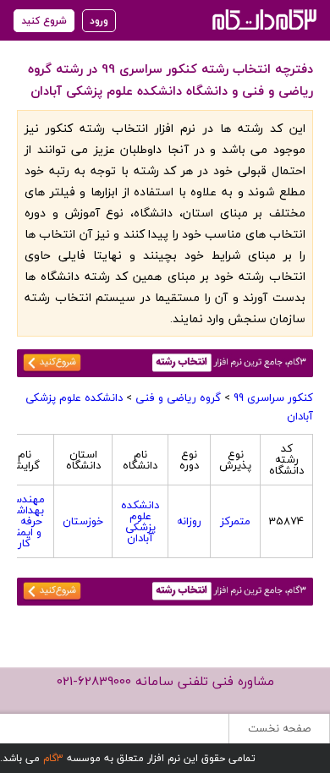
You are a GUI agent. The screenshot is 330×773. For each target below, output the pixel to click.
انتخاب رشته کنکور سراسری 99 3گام (262, 19)
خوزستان (83, 521)
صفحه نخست (279, 728)
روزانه (189, 521)
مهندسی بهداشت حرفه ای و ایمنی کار (24, 521)
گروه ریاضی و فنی (178, 397)
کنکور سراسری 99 (273, 397)
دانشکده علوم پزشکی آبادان (140, 521)
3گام (53, 758)
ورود (99, 21)
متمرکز (235, 521)
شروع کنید (44, 21)
